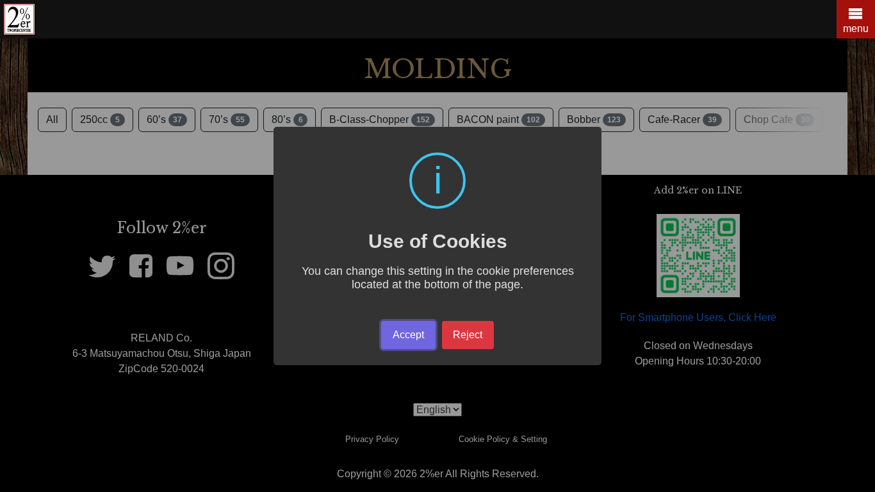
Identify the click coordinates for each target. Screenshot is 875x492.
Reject (467, 334)
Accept (408, 334)
